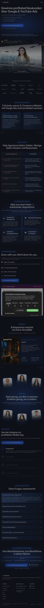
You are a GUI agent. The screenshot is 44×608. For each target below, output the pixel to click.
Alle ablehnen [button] (20, 310)
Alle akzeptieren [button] (32, 310)
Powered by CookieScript (34, 315)
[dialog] (22, 304)
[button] (9, 313)
